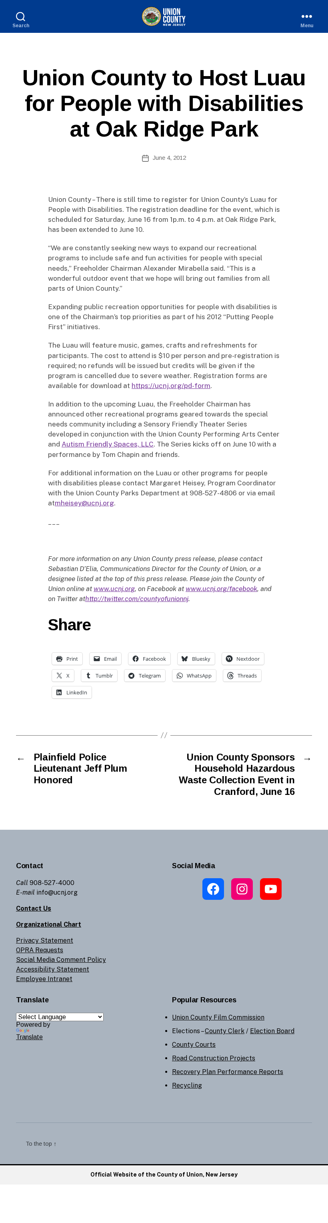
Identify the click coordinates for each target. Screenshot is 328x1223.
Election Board (272, 1031)
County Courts (194, 1044)
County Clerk (224, 1031)
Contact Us (33, 908)
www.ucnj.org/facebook (221, 589)
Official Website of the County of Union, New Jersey (164, 1174)
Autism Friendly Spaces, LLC (108, 444)
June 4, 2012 (169, 157)
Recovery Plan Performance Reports (227, 1072)
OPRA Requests (39, 950)
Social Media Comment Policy (61, 960)
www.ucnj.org (114, 589)
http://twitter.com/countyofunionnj (136, 599)
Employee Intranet (44, 979)
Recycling (187, 1085)
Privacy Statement (44, 940)
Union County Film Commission (218, 1017)
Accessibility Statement (52, 969)
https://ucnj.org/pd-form (171, 386)
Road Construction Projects (213, 1058)
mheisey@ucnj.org (84, 503)
